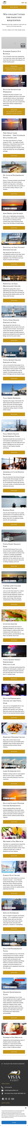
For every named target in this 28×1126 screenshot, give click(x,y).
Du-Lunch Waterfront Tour (13, 176)
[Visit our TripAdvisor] (12, 1099)
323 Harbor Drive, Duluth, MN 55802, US (14, 1093)
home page (21, 30)
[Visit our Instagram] (9, 1099)
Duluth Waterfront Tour (12, 949)
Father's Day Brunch (12, 1037)
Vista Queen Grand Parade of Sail (12, 361)
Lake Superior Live (12, 771)
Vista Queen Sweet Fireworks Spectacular (11, 662)
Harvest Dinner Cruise (14, 737)
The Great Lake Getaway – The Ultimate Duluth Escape (14, 135)
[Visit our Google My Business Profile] (6, 1099)
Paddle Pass (8, 510)
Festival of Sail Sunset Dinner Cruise (14, 248)
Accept (14, 1122)
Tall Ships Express (11, 398)
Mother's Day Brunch (13, 841)
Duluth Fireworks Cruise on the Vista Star (12, 701)
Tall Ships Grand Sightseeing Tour (11, 435)
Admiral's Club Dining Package (13, 473)
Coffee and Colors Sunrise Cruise (12, 587)
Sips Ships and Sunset (13, 213)
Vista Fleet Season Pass (12, 545)
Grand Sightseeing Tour (12, 993)
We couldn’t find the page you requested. (14, 1063)
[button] (26, 1108)
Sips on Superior (11, 913)
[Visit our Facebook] (3, 1099)
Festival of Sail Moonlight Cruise (11, 285)
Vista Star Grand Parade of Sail (11, 321)
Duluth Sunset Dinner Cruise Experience (13, 804)
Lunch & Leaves (10, 624)
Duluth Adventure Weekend (12, 90)
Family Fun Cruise (11, 875)
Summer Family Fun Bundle (12, 52)
